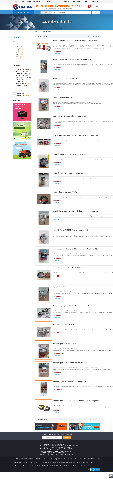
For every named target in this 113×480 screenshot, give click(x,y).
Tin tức (43, 1)
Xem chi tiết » (56, 53)
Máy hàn (16, 37)
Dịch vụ (53, 459)
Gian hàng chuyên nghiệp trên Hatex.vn (71, 466)
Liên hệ (73, 1)
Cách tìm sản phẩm (58, 462)
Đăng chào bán (17, 462)
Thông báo (66, 1)
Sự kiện (49, 1)
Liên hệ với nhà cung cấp (84, 462)
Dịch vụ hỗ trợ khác (52, 466)
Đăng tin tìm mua (70, 462)
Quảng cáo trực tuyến (38, 466)
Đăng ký (86, 1)
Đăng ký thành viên (80, 459)
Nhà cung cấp (36, 1)
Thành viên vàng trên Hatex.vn (21, 466)
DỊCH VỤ (86, 466)
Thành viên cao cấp (46, 462)
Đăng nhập (95, 6)
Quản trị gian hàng (93, 459)
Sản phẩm (46, 12)
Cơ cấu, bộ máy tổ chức (43, 459)
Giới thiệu (16, 459)
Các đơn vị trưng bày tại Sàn (65, 459)
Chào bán (22, 1)
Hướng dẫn (79, 1)
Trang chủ (15, 1)
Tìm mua (29, 1)
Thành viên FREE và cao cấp (31, 462)
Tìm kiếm (96, 12)
